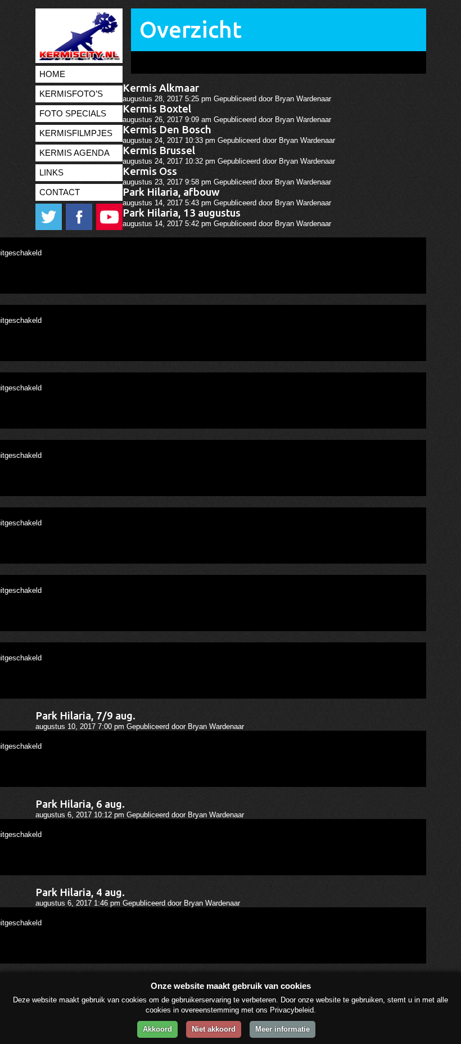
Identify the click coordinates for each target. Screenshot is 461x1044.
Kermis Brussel (159, 150)
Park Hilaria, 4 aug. (80, 892)
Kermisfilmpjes (75, 133)
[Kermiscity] (77, 57)
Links (51, 172)
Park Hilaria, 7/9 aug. (85, 716)
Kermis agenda (74, 153)
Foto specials (72, 113)
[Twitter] (49, 227)
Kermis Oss (150, 171)
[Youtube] (109, 227)
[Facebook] (80, 227)
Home (52, 74)
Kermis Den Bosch (167, 130)
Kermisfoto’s (71, 93)
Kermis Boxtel (157, 109)
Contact (59, 192)
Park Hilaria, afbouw (171, 192)
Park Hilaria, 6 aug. (80, 804)
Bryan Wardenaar (303, 98)
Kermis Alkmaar (161, 88)
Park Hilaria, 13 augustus (182, 213)
